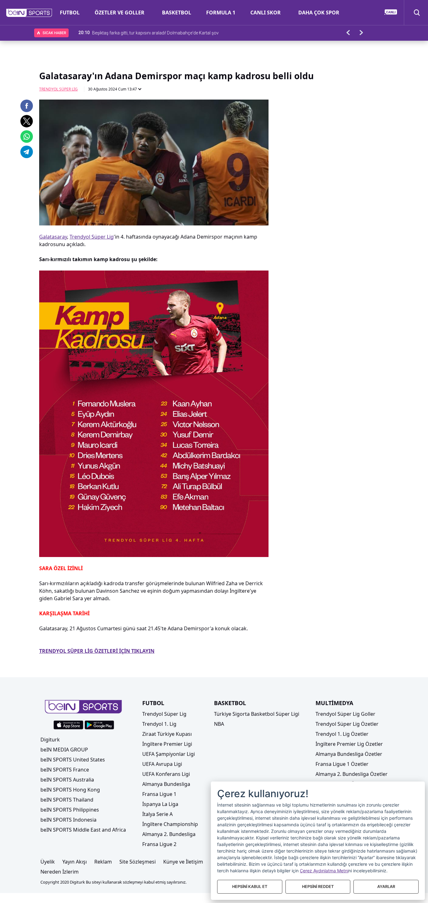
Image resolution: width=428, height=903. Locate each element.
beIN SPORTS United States (72, 759)
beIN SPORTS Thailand (66, 799)
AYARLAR (386, 886)
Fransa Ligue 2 (159, 844)
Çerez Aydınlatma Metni (324, 870)
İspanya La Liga (160, 804)
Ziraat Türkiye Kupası (167, 733)
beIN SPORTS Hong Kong (70, 789)
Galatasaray (53, 236)
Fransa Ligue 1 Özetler (342, 764)
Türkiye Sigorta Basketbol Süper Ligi (256, 713)
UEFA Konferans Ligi (166, 774)
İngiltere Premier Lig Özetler (349, 743)
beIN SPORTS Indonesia (68, 819)
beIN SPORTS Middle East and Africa (83, 829)
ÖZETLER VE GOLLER (119, 12)
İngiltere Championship (170, 824)
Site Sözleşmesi (137, 861)
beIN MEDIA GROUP (64, 749)
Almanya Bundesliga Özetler (349, 754)
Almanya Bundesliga (166, 784)
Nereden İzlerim (59, 871)
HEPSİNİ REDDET (318, 886)
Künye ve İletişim (183, 861)
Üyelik (47, 861)
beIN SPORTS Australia (67, 779)
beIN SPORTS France (64, 769)
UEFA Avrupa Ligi (162, 764)
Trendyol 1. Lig (159, 723)
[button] (29, 13)
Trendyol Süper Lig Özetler (347, 723)
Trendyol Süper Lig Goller (345, 713)
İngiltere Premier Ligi (167, 743)
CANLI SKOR (265, 12)
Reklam (103, 861)
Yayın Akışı (74, 861)
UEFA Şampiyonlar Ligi (168, 754)
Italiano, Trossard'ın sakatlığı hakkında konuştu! (138, 32)
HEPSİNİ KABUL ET (249, 886)
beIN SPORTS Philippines (69, 809)
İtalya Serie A (157, 814)
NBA (219, 723)
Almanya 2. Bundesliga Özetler (352, 774)
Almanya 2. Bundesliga (169, 834)
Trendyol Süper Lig (58, 89)
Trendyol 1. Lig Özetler (342, 733)
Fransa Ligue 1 (159, 794)
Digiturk (50, 739)
